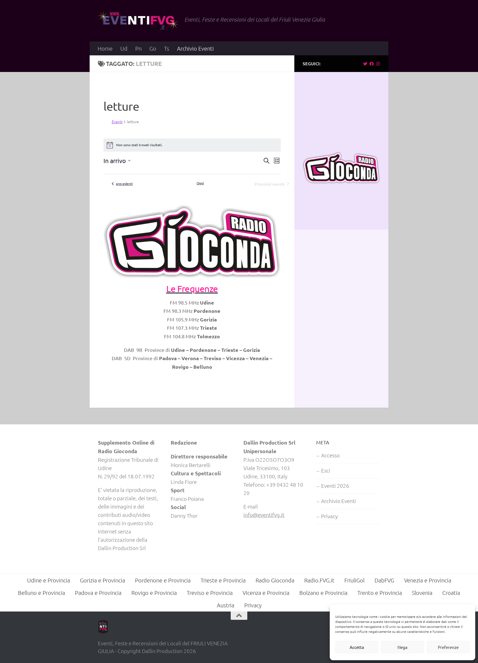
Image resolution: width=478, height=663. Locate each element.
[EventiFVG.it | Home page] (138, 20)
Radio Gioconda (129, 195)
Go (152, 48)
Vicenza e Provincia (266, 592)
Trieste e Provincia (223, 580)
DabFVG (384, 580)
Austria (225, 605)
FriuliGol (354, 580)
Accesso (330, 455)
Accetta (357, 647)
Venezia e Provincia (427, 580)
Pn (138, 48)
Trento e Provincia (379, 592)
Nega (402, 647)
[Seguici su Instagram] (378, 63)
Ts (166, 48)
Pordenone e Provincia (163, 580)
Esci (325, 470)
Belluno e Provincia (41, 592)
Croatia (451, 592)
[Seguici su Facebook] (372, 63)
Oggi (200, 183)
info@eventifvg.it (263, 514)
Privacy (329, 516)
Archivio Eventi (195, 48)
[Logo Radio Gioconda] (341, 181)
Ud (124, 48)
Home (105, 48)
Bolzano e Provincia (323, 592)
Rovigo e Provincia (154, 592)
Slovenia (422, 592)
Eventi (117, 121)
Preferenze (448, 647)
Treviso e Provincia (210, 592)
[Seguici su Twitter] (365, 63)
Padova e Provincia (98, 592)
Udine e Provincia (48, 580)
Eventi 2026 (335, 485)
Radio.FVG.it (319, 580)
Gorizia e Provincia (102, 580)
